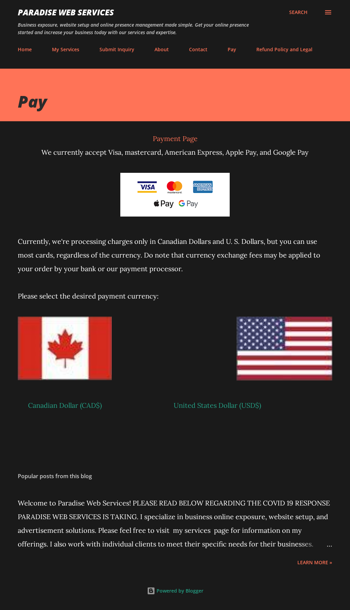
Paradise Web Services (66, 12)
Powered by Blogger (179, 590)
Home (25, 49)
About (161, 49)
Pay (232, 49)
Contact (198, 49)
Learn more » (314, 562)
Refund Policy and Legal (284, 49)
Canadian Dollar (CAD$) (66, 405)
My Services (65, 49)
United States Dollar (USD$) (217, 405)
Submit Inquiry (116, 49)
